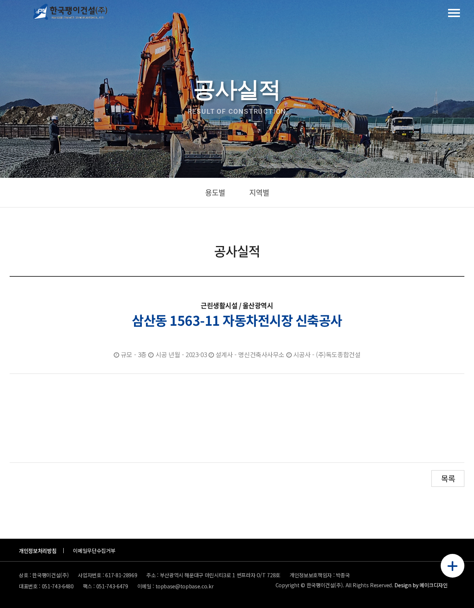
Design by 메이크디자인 (420, 585)
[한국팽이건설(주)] (70, 13)
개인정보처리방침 (37, 551)
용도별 (215, 192)
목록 (448, 478)
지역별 (259, 192)
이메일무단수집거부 (94, 551)
